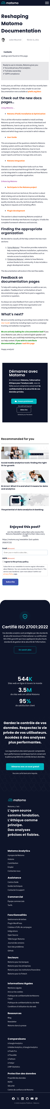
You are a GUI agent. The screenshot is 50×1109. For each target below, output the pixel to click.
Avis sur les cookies (15, 991)
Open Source (13, 935)
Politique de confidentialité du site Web (23, 1002)
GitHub (10, 950)
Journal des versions (16, 943)
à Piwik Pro (12, 1051)
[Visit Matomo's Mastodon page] (36, 1099)
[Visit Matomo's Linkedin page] (22, 1099)
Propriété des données (17, 1078)
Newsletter (12, 1021)
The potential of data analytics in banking (22, 509)
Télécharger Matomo (16, 939)
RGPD (10, 1082)
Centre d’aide (13, 882)
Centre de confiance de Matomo (20, 1089)
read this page (28, 343)
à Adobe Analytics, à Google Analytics (23, 1047)
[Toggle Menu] (47, 3)
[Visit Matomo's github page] (27, 1099)
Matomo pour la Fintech (17, 973)
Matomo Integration (16, 160)
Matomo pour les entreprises (19, 966)
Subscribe (10, 582)
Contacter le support (16, 890)
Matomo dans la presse (17, 1025)
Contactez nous (14, 871)
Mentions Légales (15, 988)
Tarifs (10, 905)
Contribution (13, 863)
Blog (9, 1017)
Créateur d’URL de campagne (20, 927)
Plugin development (16, 210)
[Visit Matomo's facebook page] (13, 1099)
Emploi (10, 867)
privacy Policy (8, 574)
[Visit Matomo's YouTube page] (32, 1099)
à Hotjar (11, 1063)
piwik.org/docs (34, 91)
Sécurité (11, 1085)
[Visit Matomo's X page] (18, 1099)
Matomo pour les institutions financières (24, 969)
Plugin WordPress (15, 923)
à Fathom (11, 1059)
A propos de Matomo (16, 855)
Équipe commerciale (16, 901)
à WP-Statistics (14, 1066)
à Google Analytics (15, 1043)
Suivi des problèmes (16, 946)
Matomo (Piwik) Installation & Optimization (26, 113)
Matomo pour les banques (18, 962)
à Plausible (12, 1055)
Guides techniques (15, 886)
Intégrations (13, 931)
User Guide (12, 137)
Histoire (11, 859)
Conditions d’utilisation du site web (22, 1006)
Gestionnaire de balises (17, 919)
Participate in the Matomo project (22, 187)
